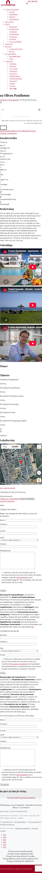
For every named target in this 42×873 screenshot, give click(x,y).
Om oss (8, 46)
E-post (2, 731)
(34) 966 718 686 (19, 822)
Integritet (34, 828)
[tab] (12, 116)
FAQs (11, 59)
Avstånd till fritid (8, 413)
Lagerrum (4, 180)
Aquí (24, 712)
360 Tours (9, 22)
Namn (2, 520)
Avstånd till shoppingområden (14, 421)
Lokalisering (12, 133)
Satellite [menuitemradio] (15, 447)
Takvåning (13, 14)
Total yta (3, 142)
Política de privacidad (17, 664)
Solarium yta (5, 159)
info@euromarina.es (7, 824)
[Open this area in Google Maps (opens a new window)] (4, 483)
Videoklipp (25, 131)
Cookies (3, 831)
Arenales (13, 27)
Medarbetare (14, 56)
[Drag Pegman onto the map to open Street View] (39, 480)
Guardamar (14, 34)
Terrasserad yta (6, 154)
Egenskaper (13, 100)
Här (32, 627)
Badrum (3, 170)
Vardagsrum (5, 148)
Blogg (12, 51)
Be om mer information (27, 499)
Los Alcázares (15, 41)
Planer (33, 131)
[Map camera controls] (39, 473)
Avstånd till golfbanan (11, 388)
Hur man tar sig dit (7, 488)
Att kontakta (10, 54)
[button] (3, 128)
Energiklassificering (8, 199)
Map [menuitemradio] (5, 447)
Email (2, 655)
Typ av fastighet (12, 9)
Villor (12, 12)
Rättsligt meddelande (22, 828)
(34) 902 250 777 (35, 822)
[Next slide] (39, 109)
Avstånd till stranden (10, 404)
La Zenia (12, 39)
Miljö (7, 24)
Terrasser (3, 185)
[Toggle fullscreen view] (39, 447)
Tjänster (3, 133)
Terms (40, 484)
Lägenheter (14, 19)
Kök (1, 175)
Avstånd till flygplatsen (9, 380)
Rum (2, 165)
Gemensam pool (6, 189)
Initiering (3, 100)
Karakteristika (5, 131)
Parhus (12, 17)
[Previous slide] (2, 109)
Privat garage (5, 194)
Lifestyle (9, 44)
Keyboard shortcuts (15, 484)
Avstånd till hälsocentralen (13, 396)
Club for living (15, 49)
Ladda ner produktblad (9, 499)
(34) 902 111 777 (8, 822)
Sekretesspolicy (22, 578)
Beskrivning (16, 131)
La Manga (13, 36)
